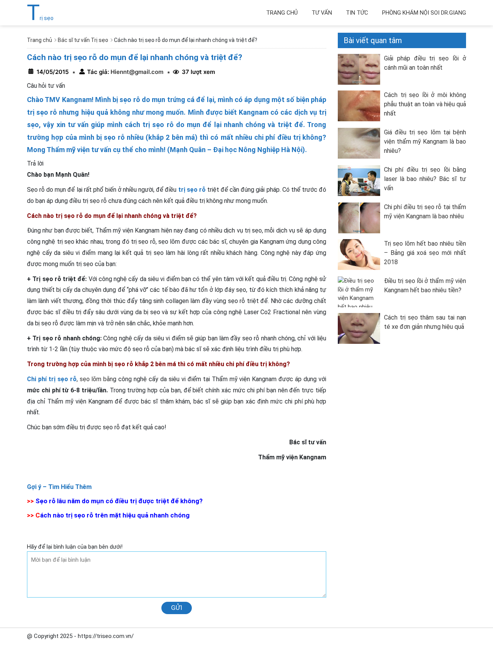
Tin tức (357, 12)
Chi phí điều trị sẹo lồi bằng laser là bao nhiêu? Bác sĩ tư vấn (425, 179)
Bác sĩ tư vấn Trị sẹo (83, 40)
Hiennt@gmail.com (136, 71)
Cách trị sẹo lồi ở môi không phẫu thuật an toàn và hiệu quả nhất (425, 104)
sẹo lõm (91, 379)
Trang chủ (282, 12)
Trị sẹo (40, 18)
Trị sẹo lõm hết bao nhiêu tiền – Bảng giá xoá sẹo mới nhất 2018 (425, 253)
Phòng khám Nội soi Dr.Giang (424, 12)
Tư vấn (322, 12)
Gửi (176, 607)
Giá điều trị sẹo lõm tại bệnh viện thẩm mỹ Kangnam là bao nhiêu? (425, 141)
